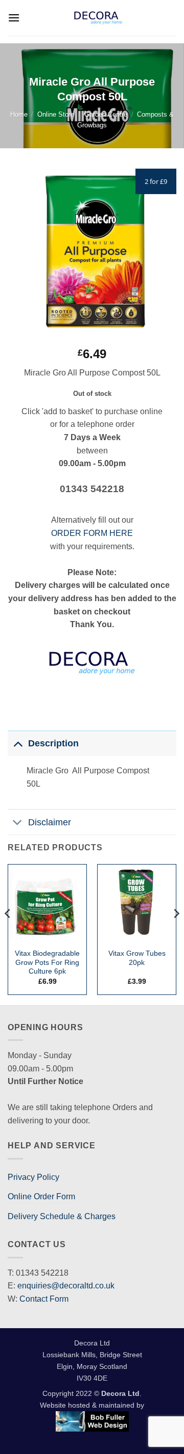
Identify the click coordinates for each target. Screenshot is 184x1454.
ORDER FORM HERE (92, 533)
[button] (14, 17)
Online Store (55, 114)
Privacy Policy (33, 1177)
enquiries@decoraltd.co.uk (65, 1285)
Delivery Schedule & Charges (62, 1216)
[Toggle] (18, 743)
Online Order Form (41, 1196)
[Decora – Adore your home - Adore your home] (98, 18)
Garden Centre (105, 114)
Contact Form (43, 1299)
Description (53, 743)
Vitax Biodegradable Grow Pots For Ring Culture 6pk (47, 962)
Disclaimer (49, 822)
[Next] (176, 933)
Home (19, 114)
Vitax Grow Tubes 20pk (137, 958)
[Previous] (8, 933)
